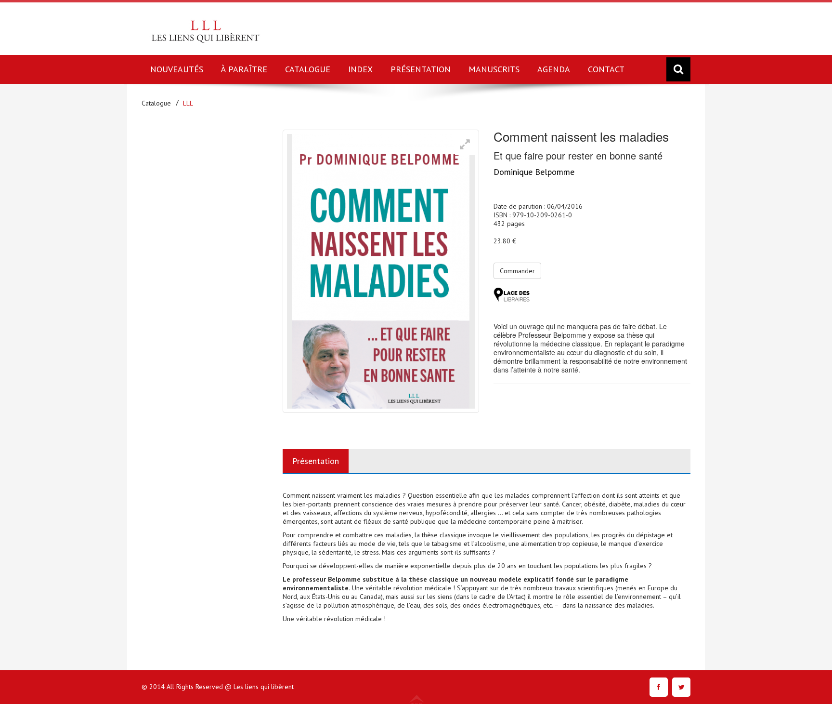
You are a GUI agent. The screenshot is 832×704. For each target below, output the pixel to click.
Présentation (315, 460)
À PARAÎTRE (244, 69)
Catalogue (156, 103)
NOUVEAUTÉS (176, 69)
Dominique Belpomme (534, 171)
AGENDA (553, 69)
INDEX (360, 69)
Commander (517, 270)
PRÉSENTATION (420, 69)
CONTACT (606, 69)
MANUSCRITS (494, 69)
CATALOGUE (307, 69)
